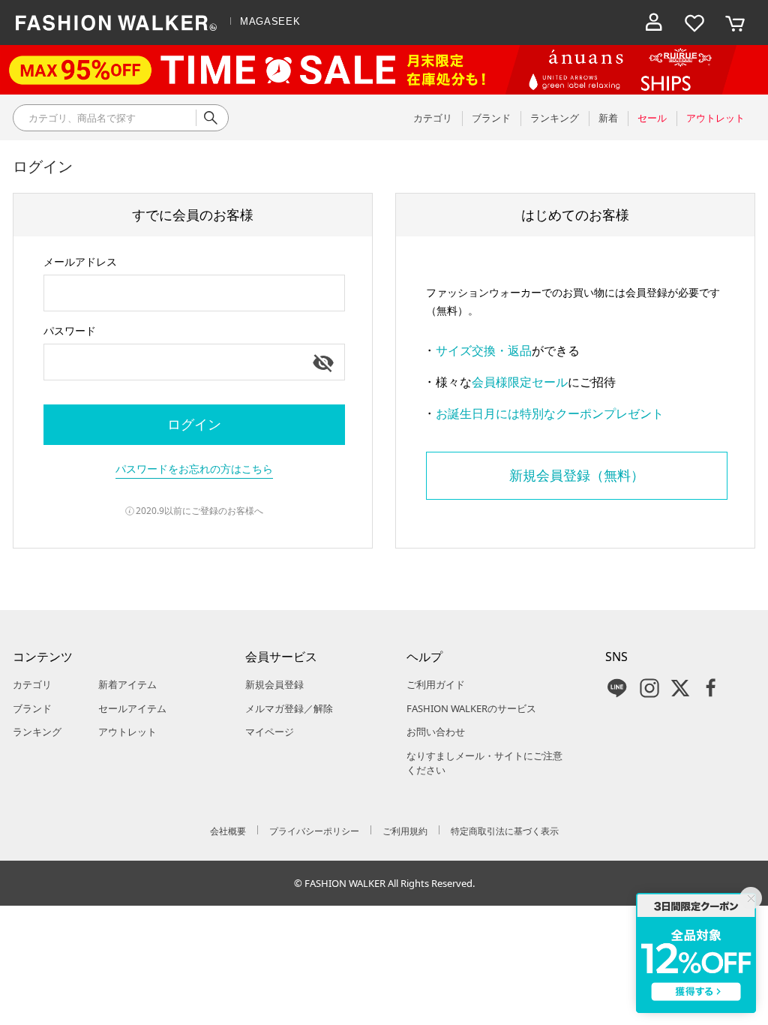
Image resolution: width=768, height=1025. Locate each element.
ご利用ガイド (435, 684)
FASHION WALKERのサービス (471, 708)
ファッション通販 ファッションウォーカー (116, 22)
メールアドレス (80, 261)
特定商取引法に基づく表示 (505, 831)
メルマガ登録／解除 (289, 708)
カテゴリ (32, 684)
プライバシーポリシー (314, 831)
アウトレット (127, 731)
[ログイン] (654, 22)
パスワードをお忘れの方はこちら (194, 468)
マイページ (269, 731)
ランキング (37, 731)
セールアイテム (132, 708)
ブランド (32, 708)
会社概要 (228, 831)
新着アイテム (127, 684)
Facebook (711, 688)
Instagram (649, 688)
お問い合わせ (435, 731)
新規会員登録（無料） (576, 475)
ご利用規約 (405, 831)
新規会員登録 (274, 684)
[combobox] (194, 293)
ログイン (194, 424)
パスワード (70, 330)
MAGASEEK (270, 21)
